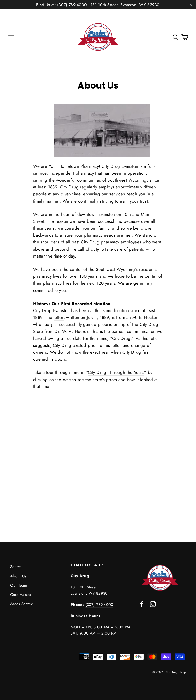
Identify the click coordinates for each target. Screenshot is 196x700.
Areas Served (21, 604)
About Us (18, 576)
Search (16, 567)
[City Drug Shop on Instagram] (153, 603)
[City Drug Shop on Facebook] (142, 603)
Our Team (18, 585)
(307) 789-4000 (99, 604)
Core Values (20, 594)
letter (59, 317)
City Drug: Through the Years (116, 372)
